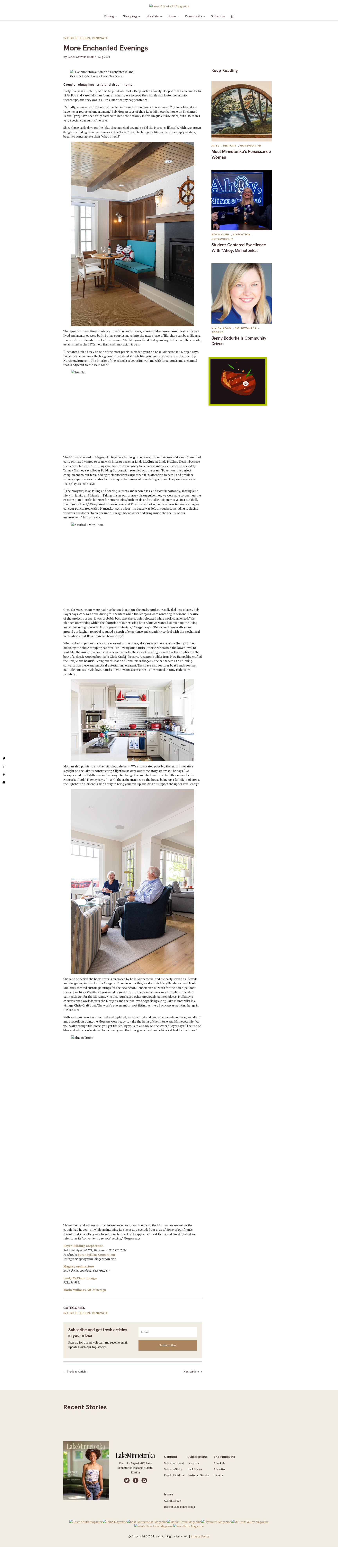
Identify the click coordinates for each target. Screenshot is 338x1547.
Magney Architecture (78, 1266)
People (217, 332)
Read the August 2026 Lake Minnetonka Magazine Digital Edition (135, 1467)
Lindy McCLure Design (80, 1278)
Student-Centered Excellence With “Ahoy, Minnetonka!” (238, 247)
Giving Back (221, 327)
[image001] (238, 404)
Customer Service (198, 1475)
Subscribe (194, 1463)
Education (242, 234)
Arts (215, 145)
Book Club (220, 234)
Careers (218, 1475)
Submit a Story (173, 1469)
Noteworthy (251, 145)
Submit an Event (174, 1463)
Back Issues (195, 1469)
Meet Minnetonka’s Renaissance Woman (241, 154)
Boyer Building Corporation (83, 1246)
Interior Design (76, 38)
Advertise (220, 1469)
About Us (219, 1463)
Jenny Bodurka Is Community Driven (238, 341)
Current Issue (172, 1500)
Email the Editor (174, 1475)
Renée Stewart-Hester (81, 57)
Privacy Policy (200, 1536)
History (229, 145)
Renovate (100, 38)
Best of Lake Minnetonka (179, 1506)
